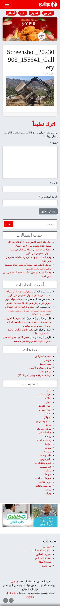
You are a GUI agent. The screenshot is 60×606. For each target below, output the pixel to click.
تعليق (54, 142)
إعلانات (47, 398)
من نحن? (46, 565)
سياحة (47, 447)
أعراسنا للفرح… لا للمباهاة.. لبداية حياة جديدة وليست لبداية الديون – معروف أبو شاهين (27, 322)
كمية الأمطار (44, 562)
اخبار (48, 402)
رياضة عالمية (44, 440)
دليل (22, 13)
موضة (48, 489)
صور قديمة (45, 364)
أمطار (11, 13)
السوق (35, 13)
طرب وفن (45, 459)
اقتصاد (47, 413)
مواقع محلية (44, 371)
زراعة (48, 444)
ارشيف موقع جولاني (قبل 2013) (34, 375)
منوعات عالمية (43, 478)
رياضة (48, 436)
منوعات (47, 474)
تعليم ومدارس (43, 421)
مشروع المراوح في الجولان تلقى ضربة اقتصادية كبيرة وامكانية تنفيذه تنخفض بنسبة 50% (28, 310)
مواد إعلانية (45, 482)
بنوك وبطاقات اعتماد (40, 367)
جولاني (14, 581)
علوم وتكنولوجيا (43, 463)
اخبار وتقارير (44, 409)
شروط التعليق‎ (43, 554)
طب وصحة (45, 455)
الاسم (54, 183)
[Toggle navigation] (7, 4)
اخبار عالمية (45, 406)
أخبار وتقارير (44, 394)
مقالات (47, 470)
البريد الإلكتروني (48, 196)
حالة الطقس (44, 432)
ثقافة (48, 425)
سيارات (47, 451)
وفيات (48, 493)
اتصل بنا (47, 546)
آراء (49, 390)
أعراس (48, 13)
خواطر (47, 360)
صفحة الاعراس (43, 356)
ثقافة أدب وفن (43, 428)
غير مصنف (45, 466)
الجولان (47, 417)
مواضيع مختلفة (43, 485)
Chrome (12, 593)
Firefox (30, 596)
